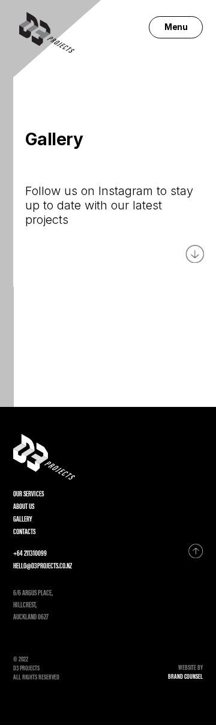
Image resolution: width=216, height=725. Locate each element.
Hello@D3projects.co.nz (42, 565)
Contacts (24, 530)
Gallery (22, 518)
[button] (176, 27)
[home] (43, 32)
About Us (23, 505)
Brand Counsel (185, 676)
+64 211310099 (30, 552)
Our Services (28, 493)
